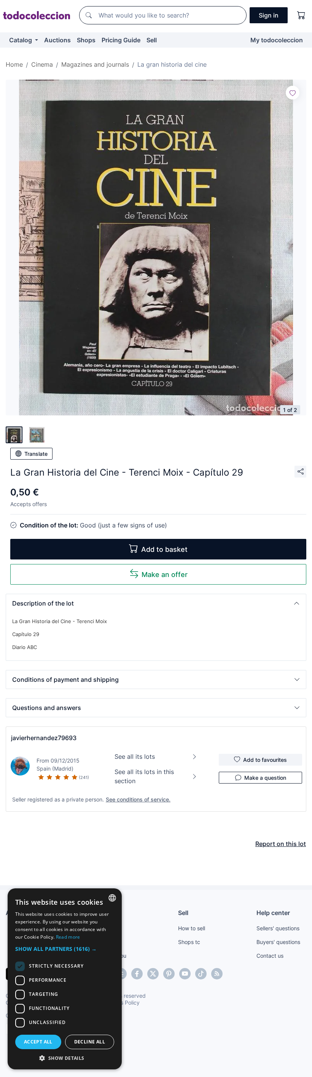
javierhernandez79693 (43, 738)
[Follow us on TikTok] (201, 973)
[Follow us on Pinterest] (169, 973)
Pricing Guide (121, 40)
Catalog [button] (21, 40)
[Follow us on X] (153, 973)
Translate (36, 453)
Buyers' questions (278, 942)
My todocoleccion (276, 40)
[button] (156, 603)
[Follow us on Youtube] (185, 973)
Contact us (269, 955)
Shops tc (189, 942)
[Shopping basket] (301, 15)
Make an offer (165, 575)
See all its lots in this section (144, 776)
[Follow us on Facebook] (137, 973)
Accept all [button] (38, 1042)
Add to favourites (265, 759)
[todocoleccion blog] (217, 973)
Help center (273, 913)
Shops (86, 40)
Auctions (57, 40)
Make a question (265, 777)
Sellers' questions (277, 928)
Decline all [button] (89, 1042)
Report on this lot (280, 844)
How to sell (191, 928)
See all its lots (135, 756)
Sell (151, 40)
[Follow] (292, 92)
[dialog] (65, 978)
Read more (68, 937)
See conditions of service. (138, 799)
